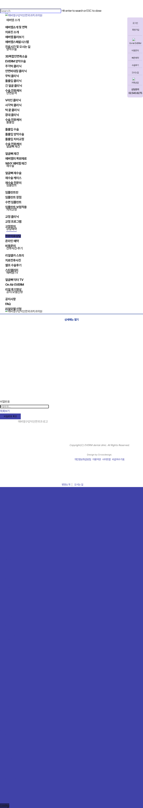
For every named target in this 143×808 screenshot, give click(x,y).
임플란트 (5, 683)
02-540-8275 (71, 476)
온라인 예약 (6, 735)
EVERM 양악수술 (9, 559)
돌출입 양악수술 (9, 630)
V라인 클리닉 (7, 597)
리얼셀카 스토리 (9, 749)
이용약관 (96, 459)
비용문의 (135, 50)
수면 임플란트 (7, 697)
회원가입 (135, 29)
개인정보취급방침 (82, 459)
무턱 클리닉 (6, 574)
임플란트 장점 (7, 692)
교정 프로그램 (7, 716)
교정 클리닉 (6, 711)
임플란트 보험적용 (10, 702)
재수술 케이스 (7, 673)
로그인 (135, 23)
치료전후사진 (7, 754)
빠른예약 (135, 58)
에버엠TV (5, 769)
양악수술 (5, 550)
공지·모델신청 (7, 788)
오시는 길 (78, 484)
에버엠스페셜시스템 (11, 540)
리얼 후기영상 (7, 783)
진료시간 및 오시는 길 (12, 545)
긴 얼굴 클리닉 (8, 583)
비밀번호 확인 (10, 416)
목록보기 (5, 411)
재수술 (3, 664)
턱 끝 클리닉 (6, 607)
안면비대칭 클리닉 (10, 569)
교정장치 (5, 721)
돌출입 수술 (6, 626)
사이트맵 (106, 459)
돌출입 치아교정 (9, 635)
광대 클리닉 (6, 611)
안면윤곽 (5, 593)
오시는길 (135, 72)
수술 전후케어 (7, 588)
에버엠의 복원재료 (10, 654)
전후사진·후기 (7, 745)
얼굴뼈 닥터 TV (8, 773)
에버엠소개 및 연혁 (10, 526)
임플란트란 (6, 688)
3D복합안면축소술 (10, 555)
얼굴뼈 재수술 (7, 669)
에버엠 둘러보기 (9, 536)
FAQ (2, 797)
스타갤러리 (6, 764)
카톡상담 (135, 82)
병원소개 (66, 484)
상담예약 (5, 726)
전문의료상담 (7, 730)
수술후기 (135, 65)
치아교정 (5, 707)
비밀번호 (5, 401)
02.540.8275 (135, 93)
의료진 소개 (6, 531)
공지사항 (5, 792)
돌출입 (3, 621)
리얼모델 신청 (7, 802)
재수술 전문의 (7, 678)
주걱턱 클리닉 (7, 564)
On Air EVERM (135, 43)
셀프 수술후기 (7, 759)
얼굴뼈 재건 (6, 645)
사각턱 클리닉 (7, 602)
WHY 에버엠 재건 (10, 659)
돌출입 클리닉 (7, 578)
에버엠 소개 (6, 522)
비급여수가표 (118, 459)
